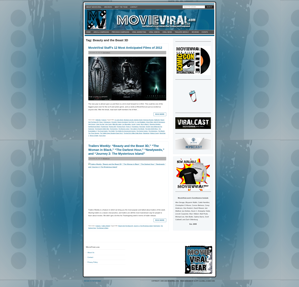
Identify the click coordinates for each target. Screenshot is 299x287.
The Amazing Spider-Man (102, 129)
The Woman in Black (102, 228)
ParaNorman (104, 126)
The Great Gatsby (102, 131)
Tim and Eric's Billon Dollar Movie (133, 133)
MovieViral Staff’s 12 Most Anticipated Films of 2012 (125, 47)
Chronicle (114, 122)
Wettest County (154, 133)
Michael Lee (106, 158)
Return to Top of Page (92, 281)
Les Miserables (126, 124)
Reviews (195, 32)
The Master (161, 131)
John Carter (108, 124)
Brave (101, 122)
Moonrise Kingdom (155, 124)
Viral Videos (154, 32)
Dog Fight (131, 122)
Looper (138, 124)
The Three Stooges (93, 133)
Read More (159, 114)
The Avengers (114, 129)
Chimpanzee (107, 122)
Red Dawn (142, 126)
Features (104, 120)
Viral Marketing (139, 32)
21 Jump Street (119, 120)
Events (205, 32)
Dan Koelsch (106, 52)
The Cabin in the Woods (137, 129)
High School (91, 124)
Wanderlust (146, 133)
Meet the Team (121, 7)
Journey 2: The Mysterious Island (143, 225)
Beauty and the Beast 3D (125, 225)
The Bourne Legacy (124, 129)
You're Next (102, 135)
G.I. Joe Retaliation (140, 122)
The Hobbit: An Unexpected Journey (125, 131)
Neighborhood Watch (94, 126)
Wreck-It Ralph (94, 135)
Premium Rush (121, 126)
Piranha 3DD (112, 126)
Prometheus (135, 126)
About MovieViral (93, 7)
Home (88, 32)
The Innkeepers (152, 131)
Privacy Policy (92, 262)
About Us (90, 252)
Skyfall (148, 126)
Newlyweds (156, 225)
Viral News (167, 32)
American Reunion (148, 120)
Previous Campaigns (120, 32)
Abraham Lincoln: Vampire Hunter (133, 120)
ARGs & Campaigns (101, 32)
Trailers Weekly (182, 32)
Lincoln (133, 124)
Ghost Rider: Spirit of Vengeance (155, 122)
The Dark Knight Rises (151, 129)
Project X (128, 126)
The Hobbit (111, 131)
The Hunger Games (142, 131)
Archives (108, 7)
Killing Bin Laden (116, 124)
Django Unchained (122, 122)
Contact (133, 7)
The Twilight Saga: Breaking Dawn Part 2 (111, 133)
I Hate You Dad (100, 124)
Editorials (98, 120)
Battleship (157, 120)
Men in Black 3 (145, 124)
